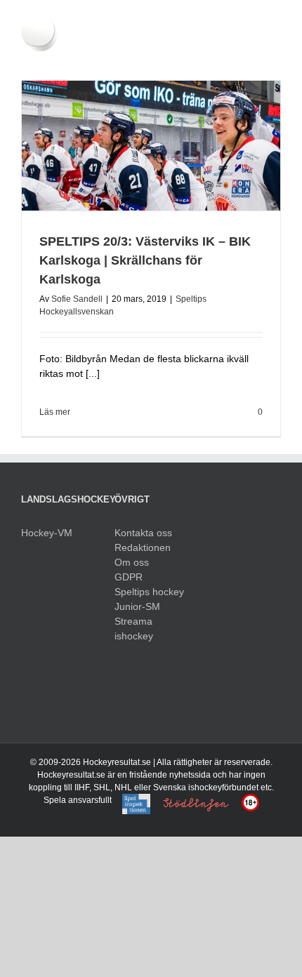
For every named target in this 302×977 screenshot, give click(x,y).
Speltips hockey (149, 591)
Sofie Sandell (77, 299)
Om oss (131, 562)
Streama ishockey (133, 629)
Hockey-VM (46, 532)
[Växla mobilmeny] (275, 58)
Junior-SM (137, 606)
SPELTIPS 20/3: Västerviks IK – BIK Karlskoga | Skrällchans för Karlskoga (145, 260)
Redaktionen (142, 547)
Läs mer (54, 412)
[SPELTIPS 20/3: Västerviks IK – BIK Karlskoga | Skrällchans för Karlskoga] (151, 146)
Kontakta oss (143, 532)
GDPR (128, 577)
